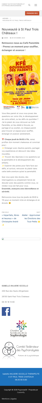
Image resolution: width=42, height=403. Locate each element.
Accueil (6, 18)
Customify (21, 392)
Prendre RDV (32, 13)
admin (5, 38)
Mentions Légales (9, 399)
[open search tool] (29, 5)
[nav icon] (35, 5)
